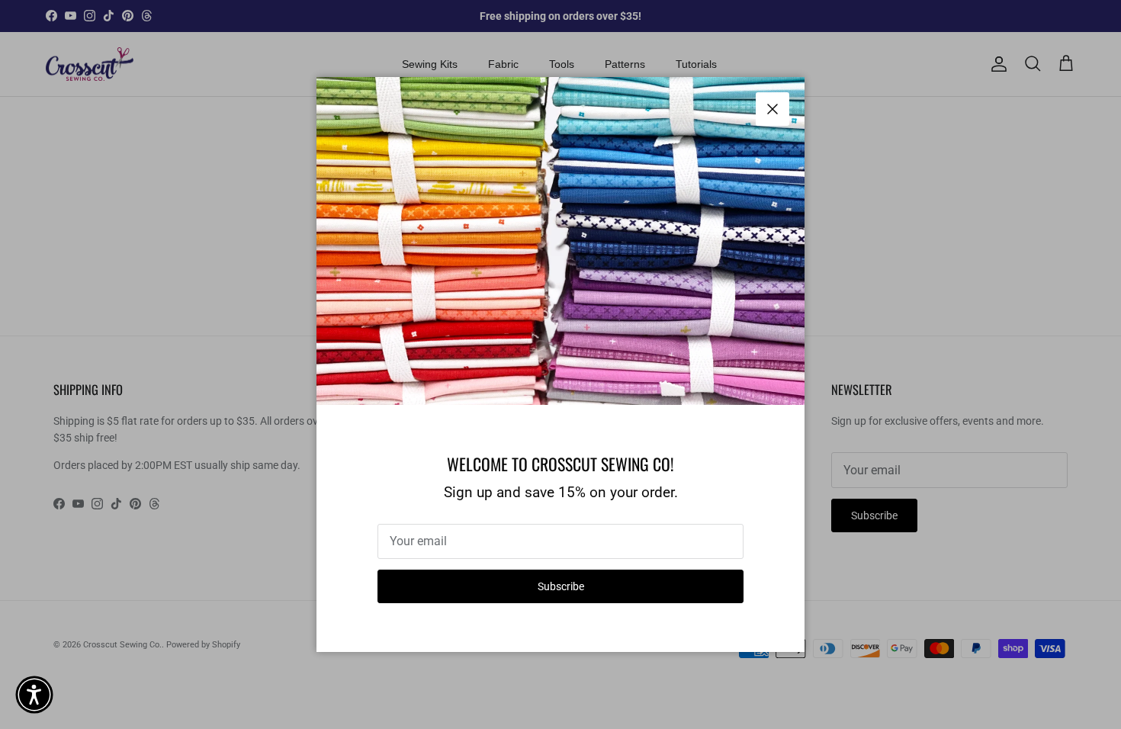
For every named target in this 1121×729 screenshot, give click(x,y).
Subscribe (561, 586)
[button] (34, 695)
